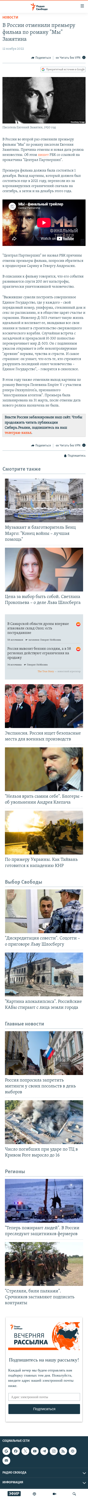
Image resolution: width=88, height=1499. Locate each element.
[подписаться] (6, 1460)
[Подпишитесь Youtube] (35, 1451)
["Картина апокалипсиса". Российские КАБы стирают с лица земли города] (44, 974)
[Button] (41, 58)
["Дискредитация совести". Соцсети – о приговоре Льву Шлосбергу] (44, 911)
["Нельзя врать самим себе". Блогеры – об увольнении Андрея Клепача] (44, 769)
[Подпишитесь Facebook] (16, 1451)
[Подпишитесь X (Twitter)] (25, 1451)
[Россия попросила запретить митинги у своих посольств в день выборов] (44, 1053)
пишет (43, 155)
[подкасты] (34, 1494)
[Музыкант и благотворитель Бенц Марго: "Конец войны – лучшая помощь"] (44, 500)
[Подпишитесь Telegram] (44, 1451)
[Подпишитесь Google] (6, 1451)
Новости (10, 18)
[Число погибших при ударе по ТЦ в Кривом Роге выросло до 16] (44, 1122)
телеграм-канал (18, 433)
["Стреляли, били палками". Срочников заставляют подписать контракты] (44, 1264)
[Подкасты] (73, 1451)
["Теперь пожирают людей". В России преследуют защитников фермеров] (44, 1201)
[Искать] (74, 1494)
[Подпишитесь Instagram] (54, 1451)
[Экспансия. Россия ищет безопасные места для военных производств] (44, 706)
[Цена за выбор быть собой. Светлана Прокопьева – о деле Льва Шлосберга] (44, 569)
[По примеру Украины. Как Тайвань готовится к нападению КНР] (44, 833)
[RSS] (63, 1451)
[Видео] (54, 1494)
